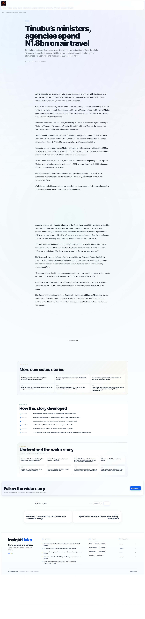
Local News (103, 547)
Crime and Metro (93, 547)
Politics (97, 543)
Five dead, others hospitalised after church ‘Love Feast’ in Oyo (46, 517)
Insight (20, 540)
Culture (128, 557)
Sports (103, 543)
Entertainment (92, 551)
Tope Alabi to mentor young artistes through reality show (98, 517)
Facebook (96, 503)
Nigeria (128, 548)
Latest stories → (135, 488)
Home (3, 12)
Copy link (107, 503)
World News (102, 551)
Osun (128, 552)
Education (91, 555)
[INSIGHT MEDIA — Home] (3, 3)
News (90, 543)
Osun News (99, 555)
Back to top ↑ (133, 571)
